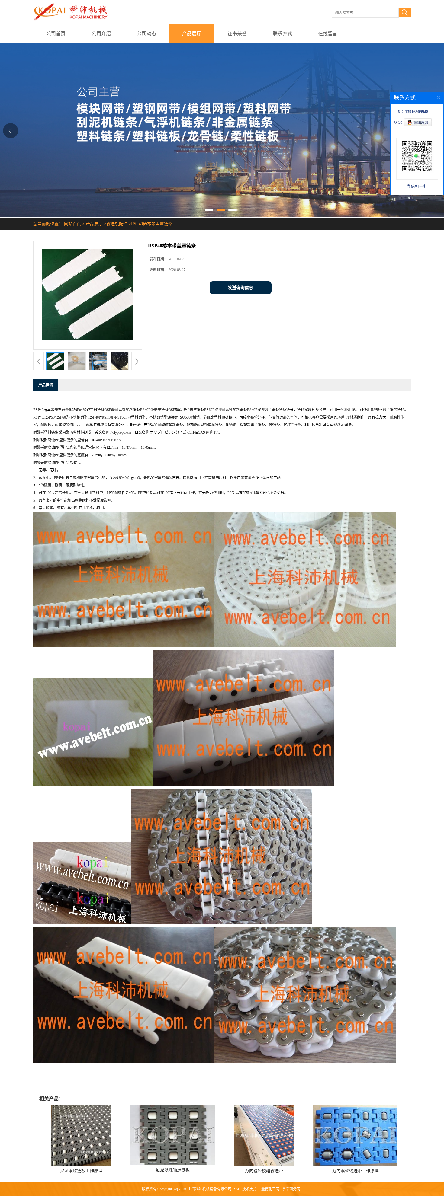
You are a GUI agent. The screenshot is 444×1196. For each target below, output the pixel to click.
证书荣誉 (237, 33)
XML (237, 1189)
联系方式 (282, 33)
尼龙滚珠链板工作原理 (81, 1171)
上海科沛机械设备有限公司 (209, 1189)
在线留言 (327, 33)
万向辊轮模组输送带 (264, 1171)
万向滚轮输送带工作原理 (355, 1171)
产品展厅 (191, 33)
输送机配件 (116, 224)
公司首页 (56, 33)
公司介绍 (101, 33)
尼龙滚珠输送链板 (173, 1170)
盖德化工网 (270, 1189)
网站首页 (72, 224)
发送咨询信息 (240, 287)
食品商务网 (291, 1189)
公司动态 (146, 33)
